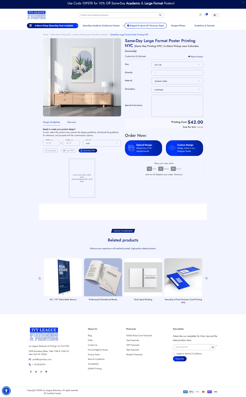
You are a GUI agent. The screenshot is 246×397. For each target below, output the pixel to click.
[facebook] (31, 372)
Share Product (197, 56)
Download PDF (89, 150)
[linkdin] (36, 372)
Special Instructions (133, 105)
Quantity (128, 72)
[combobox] (215, 15)
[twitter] (46, 372)
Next (206, 278)
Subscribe (180, 358)
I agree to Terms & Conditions (189, 353)
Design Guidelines (51, 122)
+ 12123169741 (38, 364)
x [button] (243, 2)
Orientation (130, 88)
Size (127, 64)
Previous (39, 278)
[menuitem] (52, 25)
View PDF (70, 150)
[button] (6, 390)
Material (128, 80)
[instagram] (41, 372)
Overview (71, 122)
